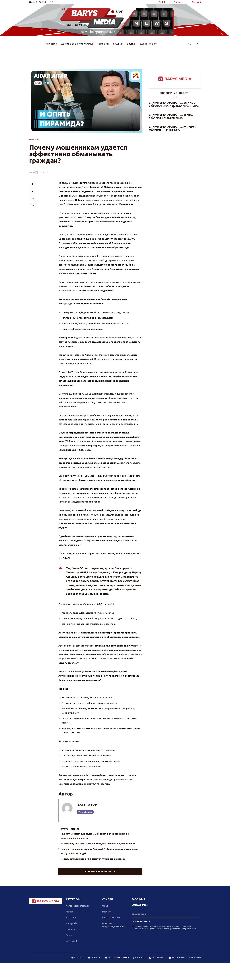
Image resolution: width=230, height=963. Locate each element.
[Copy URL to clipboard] (32, 205)
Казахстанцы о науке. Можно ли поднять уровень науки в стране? (98, 843)
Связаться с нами (111, 917)
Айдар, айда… (73, 923)
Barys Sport (71, 941)
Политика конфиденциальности (113, 925)
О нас (105, 906)
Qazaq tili (179, 2)
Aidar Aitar (71, 917)
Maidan (69, 911)
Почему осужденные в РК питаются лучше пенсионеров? (93, 859)
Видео (69, 935)
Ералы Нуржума (87, 804)
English (162, 2)
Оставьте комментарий (98, 871)
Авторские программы (77, 906)
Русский (196, 2)
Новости (70, 929)
